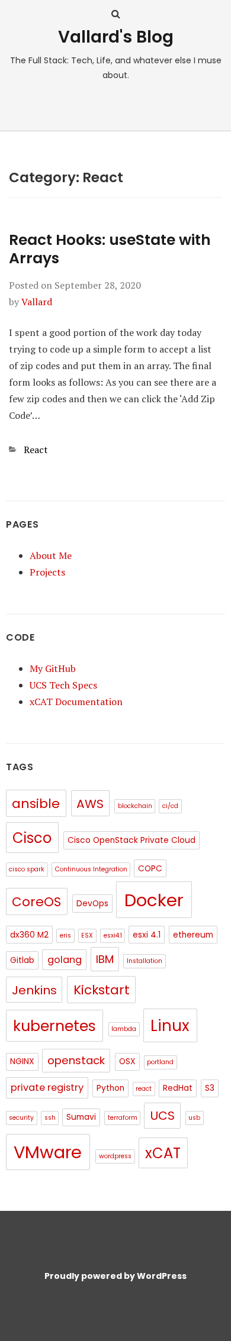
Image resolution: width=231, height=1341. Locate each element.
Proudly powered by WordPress (115, 1276)
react (144, 1088)
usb (194, 1117)
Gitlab (22, 960)
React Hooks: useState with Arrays (110, 249)
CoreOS (36, 902)
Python (110, 1088)
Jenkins (34, 990)
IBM (105, 959)
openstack (76, 1060)
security (21, 1117)
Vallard (36, 301)
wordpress (115, 1156)
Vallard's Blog (116, 37)
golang (64, 960)
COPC (150, 868)
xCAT (163, 1153)
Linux (170, 1025)
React (36, 449)
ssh (50, 1117)
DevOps (92, 903)
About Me (51, 555)
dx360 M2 (29, 935)
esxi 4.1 (147, 935)
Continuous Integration (91, 869)
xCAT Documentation (76, 701)
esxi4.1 (113, 935)
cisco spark (26, 869)
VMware (48, 1152)
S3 (209, 1088)
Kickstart (101, 990)
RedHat (177, 1088)
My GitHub (53, 668)
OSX (127, 1061)
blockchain (135, 806)
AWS (90, 804)
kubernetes (54, 1026)
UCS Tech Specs (63, 684)
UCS (162, 1115)
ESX (87, 935)
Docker (154, 900)
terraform (122, 1117)
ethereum (193, 935)
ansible (36, 803)
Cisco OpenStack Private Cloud (131, 840)
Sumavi (81, 1117)
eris (65, 935)
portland (160, 1062)
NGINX (22, 1061)
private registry (47, 1087)
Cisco (32, 838)
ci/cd (170, 806)
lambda (123, 1029)
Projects (47, 572)
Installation (144, 961)
